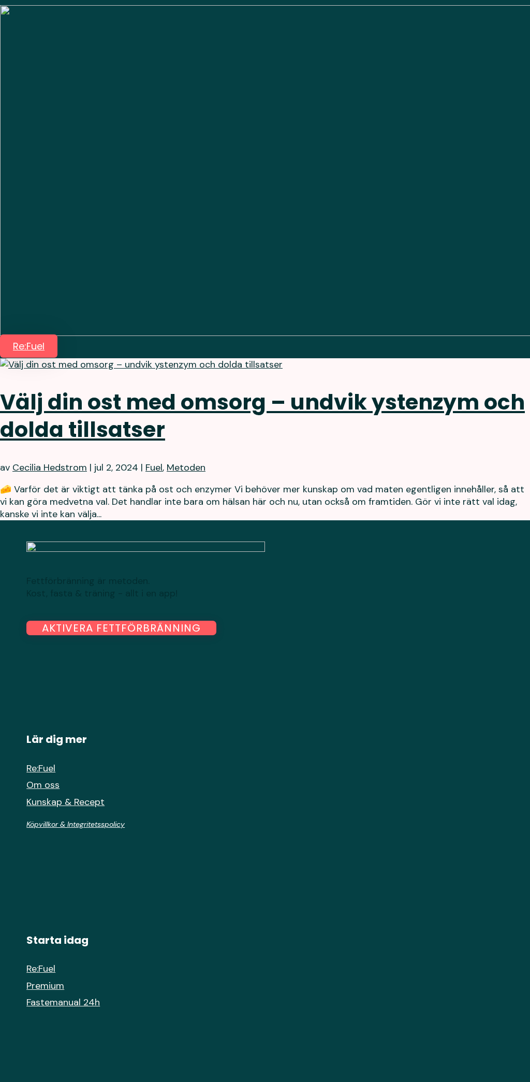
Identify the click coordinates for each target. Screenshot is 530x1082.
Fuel (154, 467)
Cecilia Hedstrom (49, 467)
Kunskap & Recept (65, 802)
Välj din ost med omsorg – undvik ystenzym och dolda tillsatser (262, 415)
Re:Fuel (29, 346)
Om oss (43, 785)
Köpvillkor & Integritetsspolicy (75, 824)
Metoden (186, 467)
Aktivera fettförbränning (121, 628)
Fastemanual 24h (63, 1002)
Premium (45, 985)
